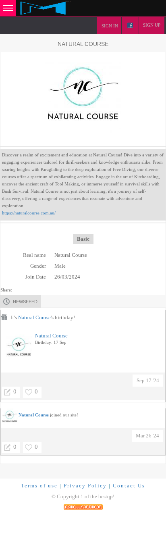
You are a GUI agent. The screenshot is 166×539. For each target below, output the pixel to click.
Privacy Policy (85, 486)
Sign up (151, 25)
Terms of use (39, 486)
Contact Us (129, 486)
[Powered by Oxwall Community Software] (83, 506)
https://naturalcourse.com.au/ (29, 212)
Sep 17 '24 (148, 380)
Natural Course (34, 317)
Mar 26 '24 (147, 436)
